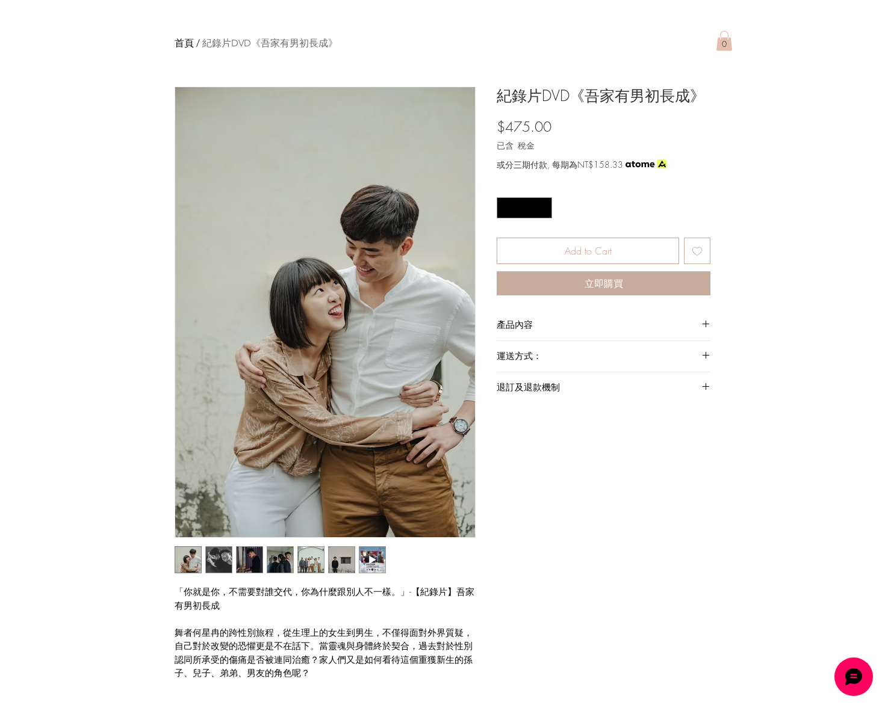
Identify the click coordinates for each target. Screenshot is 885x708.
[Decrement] (505, 208)
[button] (724, 41)
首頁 (184, 43)
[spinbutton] (524, 208)
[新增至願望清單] (697, 251)
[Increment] (543, 208)
